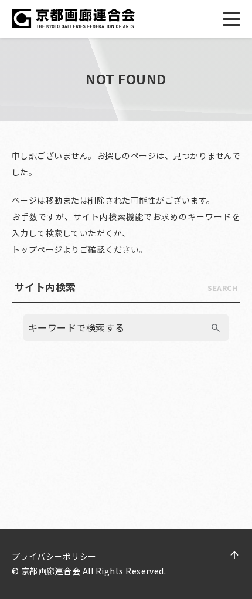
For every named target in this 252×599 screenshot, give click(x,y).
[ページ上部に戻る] (234, 555)
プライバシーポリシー (54, 556)
